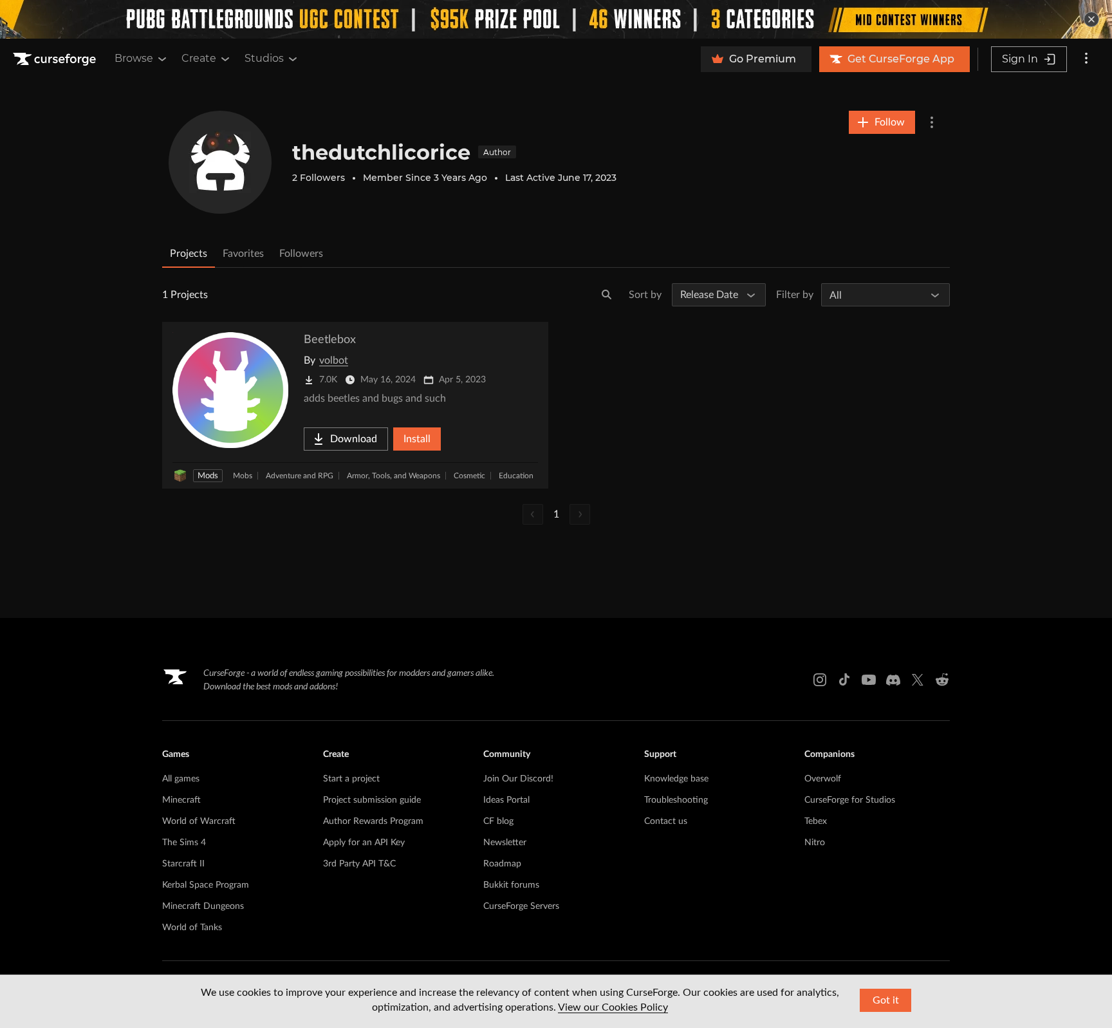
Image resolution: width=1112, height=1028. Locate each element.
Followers (301, 253)
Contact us (665, 821)
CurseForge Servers (521, 906)
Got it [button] (886, 1000)
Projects (188, 253)
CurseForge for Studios (849, 800)
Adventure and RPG (299, 476)
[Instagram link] (820, 679)
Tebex (815, 821)
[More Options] (931, 122)
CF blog (498, 821)
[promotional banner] (556, 19)
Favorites (243, 253)
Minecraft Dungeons (203, 906)
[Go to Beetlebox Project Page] (355, 405)
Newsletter (504, 842)
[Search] (606, 294)
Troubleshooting (676, 800)
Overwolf (822, 778)
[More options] (1086, 59)
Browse (134, 58)
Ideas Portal (506, 800)
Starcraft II (183, 863)
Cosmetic (469, 476)
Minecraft (181, 800)
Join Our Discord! (518, 778)
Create (198, 58)
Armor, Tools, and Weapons (393, 476)
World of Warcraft (199, 821)
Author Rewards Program (373, 821)
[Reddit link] (942, 679)
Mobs (242, 476)
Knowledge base (676, 778)
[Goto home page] (56, 59)
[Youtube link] (868, 679)
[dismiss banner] (1091, 19)
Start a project (351, 778)
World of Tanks (192, 927)
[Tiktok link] (844, 679)
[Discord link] (893, 679)
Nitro (814, 842)
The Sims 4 (184, 842)
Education (516, 476)
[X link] (917, 679)
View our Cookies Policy (613, 1007)
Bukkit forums (511, 885)
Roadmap (502, 863)
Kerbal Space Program (205, 885)
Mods (208, 476)
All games (180, 778)
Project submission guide (372, 800)
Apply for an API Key (364, 842)
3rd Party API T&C (359, 863)
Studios (264, 58)
